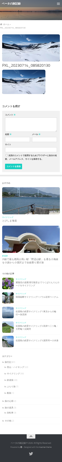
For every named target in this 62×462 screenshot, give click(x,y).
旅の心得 (9, 401)
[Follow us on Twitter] (31, 454)
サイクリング (7, 217)
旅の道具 (9, 407)
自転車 (10, 412)
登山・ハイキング (15, 367)
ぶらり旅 (11, 386)
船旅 (9, 393)
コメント (10, 115)
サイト (8, 144)
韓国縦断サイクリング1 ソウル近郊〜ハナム (37, 297)
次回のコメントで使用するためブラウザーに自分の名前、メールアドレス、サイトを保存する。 (31, 157)
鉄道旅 (5, 256)
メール (36, 134)
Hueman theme (45, 447)
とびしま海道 (9, 220)
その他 (8, 420)
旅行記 (8, 362)
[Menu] (58, 3)
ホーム (6, 24)
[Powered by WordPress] (21, 447)
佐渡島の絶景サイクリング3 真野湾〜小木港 (37, 340)
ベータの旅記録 (11, 3)
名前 (8, 134)
